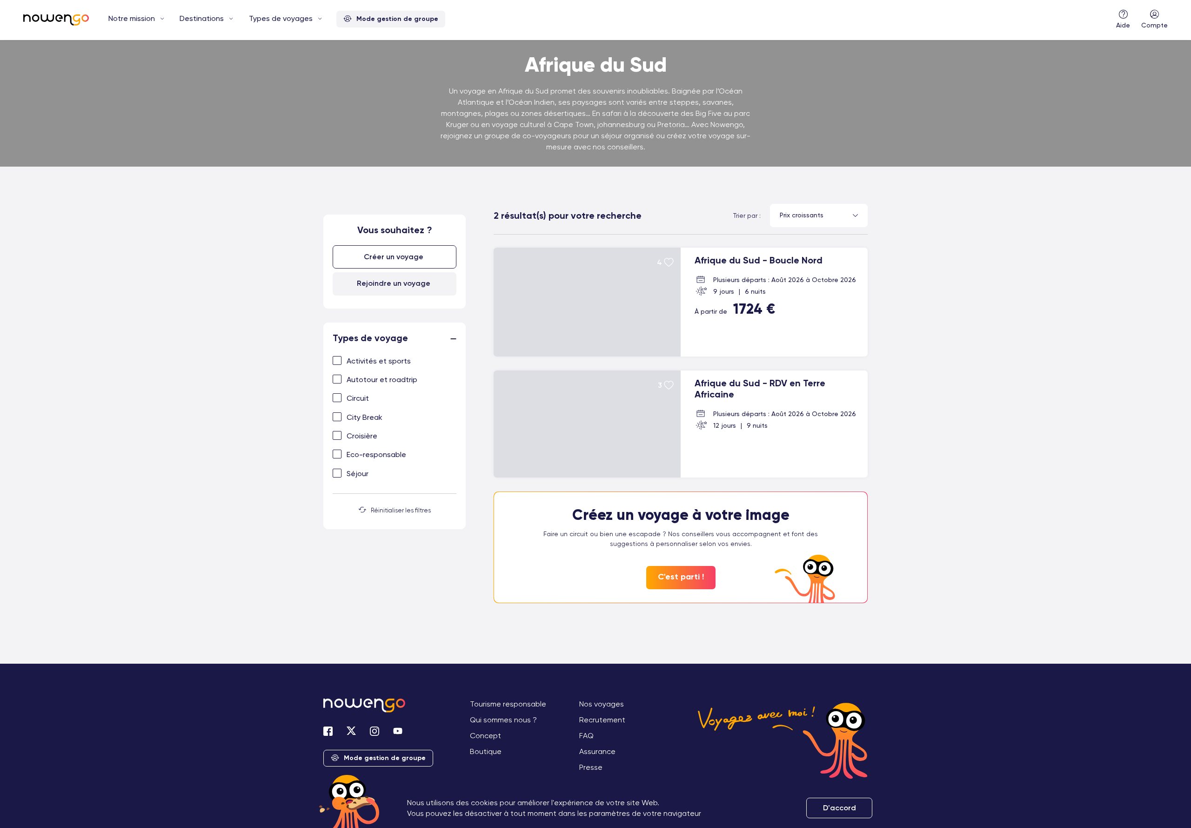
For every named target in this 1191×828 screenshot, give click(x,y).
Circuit (358, 398)
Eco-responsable (376, 454)
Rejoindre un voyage (393, 283)
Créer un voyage (393, 256)
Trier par (745, 215)
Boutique (486, 751)
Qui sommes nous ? (503, 719)
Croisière (362, 435)
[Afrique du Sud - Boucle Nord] (681, 302)
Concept (485, 735)
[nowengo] (56, 21)
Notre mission (131, 18)
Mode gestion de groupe (397, 19)
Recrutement (602, 719)
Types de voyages (281, 18)
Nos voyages (601, 704)
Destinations (202, 18)
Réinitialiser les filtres (401, 510)
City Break (364, 417)
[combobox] (819, 215)
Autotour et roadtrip (382, 379)
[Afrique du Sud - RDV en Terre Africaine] (681, 424)
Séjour (357, 473)
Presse (590, 767)
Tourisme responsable (508, 704)
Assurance (597, 751)
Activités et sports (379, 361)
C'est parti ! (681, 577)
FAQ (586, 735)
